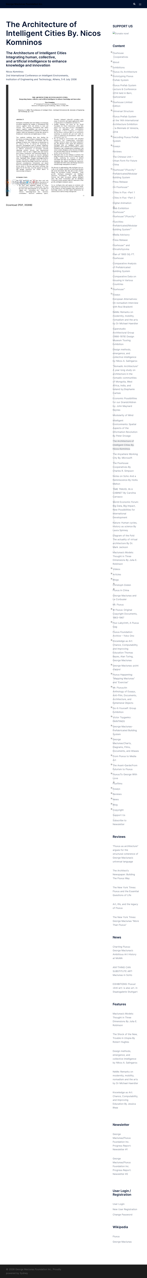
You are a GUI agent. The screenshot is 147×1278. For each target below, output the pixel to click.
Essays (116, 146)
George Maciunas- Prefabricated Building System (125, 730)
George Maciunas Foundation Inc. (24, 4)
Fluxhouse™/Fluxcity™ (124, 216)
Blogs (116, 579)
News (116, 799)
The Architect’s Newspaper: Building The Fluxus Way (124, 874)
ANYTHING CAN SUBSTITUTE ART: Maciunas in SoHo (122, 971)
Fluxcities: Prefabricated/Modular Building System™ (125, 225)
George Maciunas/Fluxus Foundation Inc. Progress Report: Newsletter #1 (122, 1142)
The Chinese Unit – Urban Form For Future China (125, 160)
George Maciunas (122, 1241)
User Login (118, 1204)
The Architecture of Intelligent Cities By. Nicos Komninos (123, 445)
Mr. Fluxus (118, 604)
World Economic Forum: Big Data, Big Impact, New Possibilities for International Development (126, 510)
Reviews (117, 151)
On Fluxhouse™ (121, 187)
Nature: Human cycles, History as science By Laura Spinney (125, 526)
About (116, 62)
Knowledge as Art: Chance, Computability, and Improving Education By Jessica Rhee (125, 1100)
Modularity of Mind (123, 415)
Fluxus (116, 1236)
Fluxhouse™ (119, 289)
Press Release (120, 181)
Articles (117, 574)
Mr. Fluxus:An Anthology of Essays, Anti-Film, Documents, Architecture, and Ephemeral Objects (125, 695)
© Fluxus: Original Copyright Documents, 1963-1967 (125, 613)
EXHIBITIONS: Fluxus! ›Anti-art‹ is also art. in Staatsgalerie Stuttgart (125, 988)
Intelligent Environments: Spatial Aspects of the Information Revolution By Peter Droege (125, 428)
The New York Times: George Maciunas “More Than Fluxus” (126, 921)
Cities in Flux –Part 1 (124, 192)
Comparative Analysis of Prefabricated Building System (124, 267)
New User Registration (125, 1209)
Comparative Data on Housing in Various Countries (124, 280)
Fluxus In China (121, 590)
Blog (115, 804)
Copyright (118, 810)
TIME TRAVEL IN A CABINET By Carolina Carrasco (124, 493)
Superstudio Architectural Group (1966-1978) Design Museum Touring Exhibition (123, 336)
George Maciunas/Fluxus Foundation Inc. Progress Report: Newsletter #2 (122, 1166)
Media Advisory (121, 234)
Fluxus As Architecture (125, 71)
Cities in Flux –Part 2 (124, 197)
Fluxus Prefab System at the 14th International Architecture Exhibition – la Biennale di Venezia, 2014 (126, 124)
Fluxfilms (117, 783)
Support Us (119, 815)
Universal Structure (123, 111)
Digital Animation (122, 203)
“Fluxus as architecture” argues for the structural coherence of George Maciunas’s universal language (125, 854)
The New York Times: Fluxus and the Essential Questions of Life (126, 891)
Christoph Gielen (122, 585)
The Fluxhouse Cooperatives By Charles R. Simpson (123, 467)
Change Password (122, 1214)
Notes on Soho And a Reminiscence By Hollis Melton (125, 480)
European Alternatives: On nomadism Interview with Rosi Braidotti (125, 303)
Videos (116, 569)
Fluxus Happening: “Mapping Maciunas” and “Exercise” (124, 678)
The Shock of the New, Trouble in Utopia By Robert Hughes (125, 1038)
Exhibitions (119, 67)
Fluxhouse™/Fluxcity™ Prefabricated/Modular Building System (125, 173)
